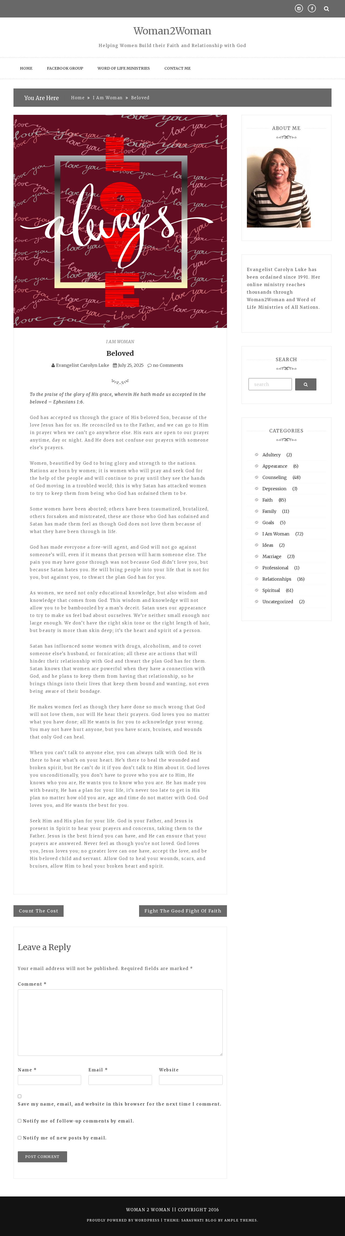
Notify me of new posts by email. (65, 1138)
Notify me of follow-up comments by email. (78, 1121)
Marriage (272, 556)
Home (26, 68)
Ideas (268, 545)
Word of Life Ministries (124, 68)
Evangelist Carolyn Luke (82, 365)
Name (27, 1069)
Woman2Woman (173, 31)
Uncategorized (278, 601)
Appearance (275, 466)
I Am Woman (120, 341)
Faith (268, 500)
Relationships (277, 579)
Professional (275, 567)
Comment (32, 984)
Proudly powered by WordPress (124, 1220)
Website (169, 1069)
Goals (268, 522)
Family (269, 511)
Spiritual (271, 590)
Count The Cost (38, 911)
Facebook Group (65, 68)
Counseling (275, 477)
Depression (275, 488)
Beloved (120, 353)
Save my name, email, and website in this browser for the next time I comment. (119, 1104)
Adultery (272, 454)
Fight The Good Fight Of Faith (182, 911)
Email (98, 1069)
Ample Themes (240, 1220)
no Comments (167, 365)
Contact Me (177, 68)
